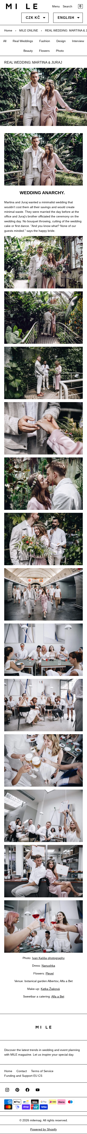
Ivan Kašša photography (48, 958)
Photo (60, 50)
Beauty (28, 50)
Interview (78, 41)
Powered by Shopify (43, 1129)
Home (8, 30)
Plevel (50, 973)
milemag (35, 1120)
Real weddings (23, 41)
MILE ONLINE (28, 30)
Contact (21, 1071)
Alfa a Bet (57, 996)
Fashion (44, 41)
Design (61, 41)
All (4, 41)
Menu (56, 6)
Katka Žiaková (50, 989)
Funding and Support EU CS (23, 1075)
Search (67, 6)
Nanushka (48, 965)
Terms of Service (42, 1071)
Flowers (44, 50)
